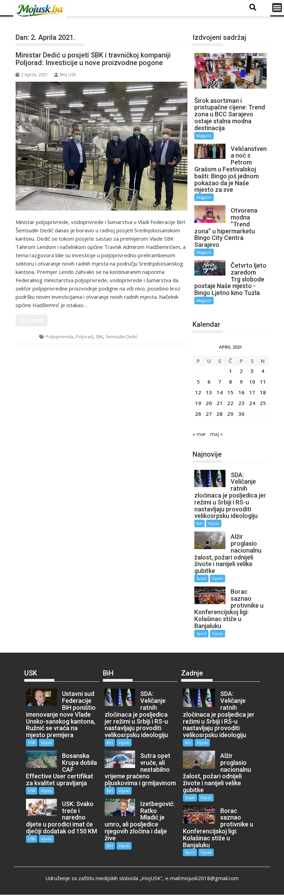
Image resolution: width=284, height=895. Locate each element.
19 (198, 403)
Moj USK (68, 75)
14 (219, 392)
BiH (27, 337)
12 (198, 392)
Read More (31, 320)
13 (209, 392)
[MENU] (277, 7)
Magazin (204, 135)
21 (219, 403)
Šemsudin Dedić (121, 337)
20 (209, 403)
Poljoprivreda (59, 337)
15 (230, 392)
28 (219, 413)
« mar (199, 433)
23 (241, 403)
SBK (99, 337)
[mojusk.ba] (41, 10)
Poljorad (84, 337)
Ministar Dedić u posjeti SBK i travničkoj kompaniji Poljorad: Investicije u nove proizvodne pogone (93, 59)
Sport (201, 633)
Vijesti (213, 523)
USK (31, 742)
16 (241, 392)
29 (230, 413)
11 (263, 381)
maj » (216, 433)
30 (241, 413)
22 (230, 403)
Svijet (201, 578)
